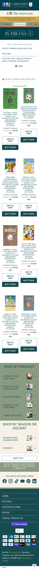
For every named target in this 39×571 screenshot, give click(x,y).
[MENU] (1, 24)
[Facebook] (5, 481)
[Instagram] (11, 481)
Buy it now (10, 147)
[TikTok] (17, 481)
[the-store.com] (19, 24)
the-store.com (15, 552)
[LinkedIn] (34, 481)
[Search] (31, 24)
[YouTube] (22, 481)
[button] (4, 4)
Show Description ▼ (19, 86)
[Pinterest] (28, 481)
